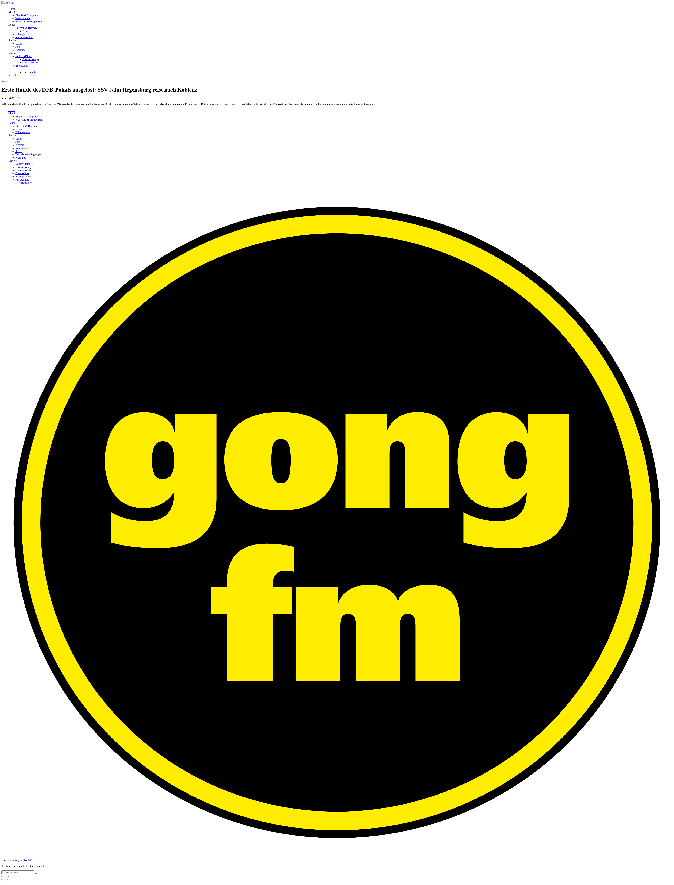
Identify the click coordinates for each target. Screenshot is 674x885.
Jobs (17, 46)
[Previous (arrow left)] (2, 879)
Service (12, 160)
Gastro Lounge (30, 59)
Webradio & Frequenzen (29, 21)
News (25, 30)
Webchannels (22, 18)
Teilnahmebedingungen (28, 154)
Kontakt (12, 75)
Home (11, 8)
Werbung (20, 49)
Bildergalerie (22, 34)
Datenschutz (29, 71)
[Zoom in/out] (13, 876)
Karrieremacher (24, 37)
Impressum (21, 65)
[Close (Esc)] (2, 876)
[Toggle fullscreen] (9, 876)
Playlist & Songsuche (27, 15)
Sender (12, 135)
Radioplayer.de (23, 176)
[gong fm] (7, 2)
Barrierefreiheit (23, 182)
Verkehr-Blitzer (23, 56)
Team (18, 43)
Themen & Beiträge (26, 27)
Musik (11, 113)
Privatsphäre (22, 179)
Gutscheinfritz (30, 62)
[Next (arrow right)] (6, 879)
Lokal (11, 122)
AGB (25, 68)
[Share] (6, 876)
